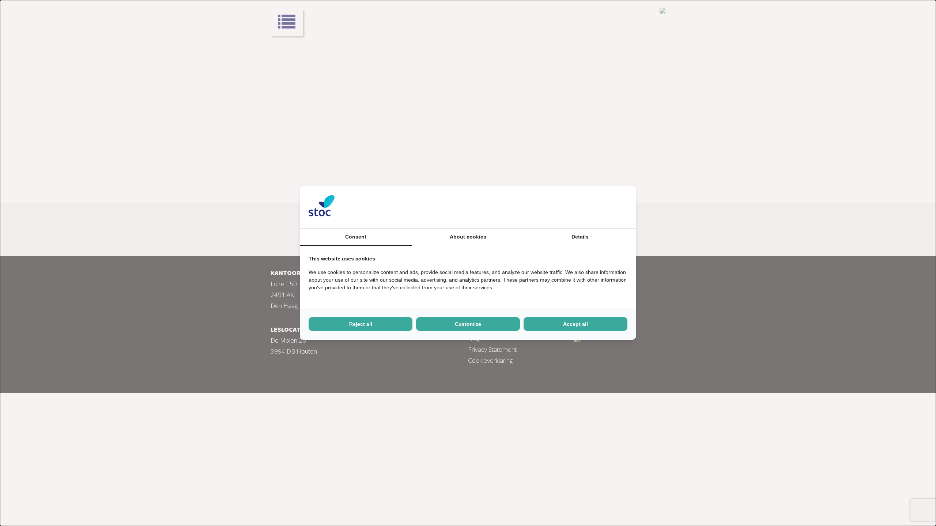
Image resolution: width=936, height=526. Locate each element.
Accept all (575, 324)
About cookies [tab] (468, 237)
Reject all (360, 324)
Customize (468, 324)
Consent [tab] (355, 237)
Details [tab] (580, 237)
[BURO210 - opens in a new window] (600, 207)
